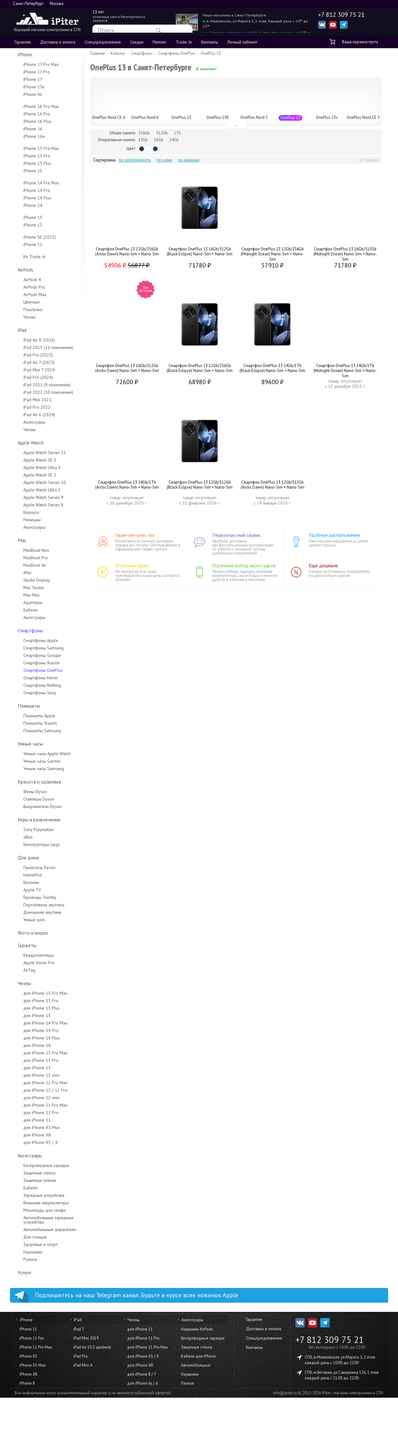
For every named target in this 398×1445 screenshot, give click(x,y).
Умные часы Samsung (43, 768)
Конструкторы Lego (41, 844)
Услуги (24, 1272)
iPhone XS (28, 1356)
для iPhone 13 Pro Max (45, 1053)
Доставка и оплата (57, 42)
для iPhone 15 (37, 1015)
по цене (164, 160)
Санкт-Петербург (28, 3)
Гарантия (23, 42)
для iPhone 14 (37, 1045)
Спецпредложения (103, 42)
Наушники (32, 1252)
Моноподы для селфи (44, 1210)
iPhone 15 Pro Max (41, 148)
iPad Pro (80, 1356)
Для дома (28, 857)
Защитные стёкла (39, 1173)
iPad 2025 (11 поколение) (48, 347)
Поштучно (33, 309)
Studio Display (36, 580)
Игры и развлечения (39, 819)
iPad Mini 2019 (86, 1338)
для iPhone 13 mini (41, 1075)
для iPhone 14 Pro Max (45, 1023)
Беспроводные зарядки (46, 1165)
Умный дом (34, 919)
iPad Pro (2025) (38, 355)
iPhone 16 (32, 129)
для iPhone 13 (37, 1068)
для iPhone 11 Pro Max (45, 1105)
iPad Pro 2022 (36, 407)
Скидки (136, 42)
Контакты (209, 42)
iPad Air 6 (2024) (39, 414)
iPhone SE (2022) (39, 237)
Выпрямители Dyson (42, 806)
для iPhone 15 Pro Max (45, 993)
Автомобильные (196, 1365)
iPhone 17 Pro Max (41, 64)
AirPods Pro (34, 287)
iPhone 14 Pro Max (41, 183)
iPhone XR (28, 1374)
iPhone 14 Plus (37, 198)
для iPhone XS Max (41, 1127)
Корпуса (31, 512)
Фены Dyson (35, 791)
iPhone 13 (32, 217)
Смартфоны (30, 630)
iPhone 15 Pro (36, 156)
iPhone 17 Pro (36, 72)
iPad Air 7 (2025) (39, 362)
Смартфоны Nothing (42, 685)
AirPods (25, 270)
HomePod (32, 875)
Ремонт (159, 42)
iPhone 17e (33, 87)
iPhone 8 (27, 1383)
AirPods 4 (32, 279)
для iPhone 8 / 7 (141, 1374)
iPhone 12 (32, 225)
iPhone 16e (34, 136)
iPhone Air (32, 94)
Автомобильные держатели (49, 1229)
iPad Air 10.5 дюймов (92, 1347)
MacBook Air (34, 565)
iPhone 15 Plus (37, 163)
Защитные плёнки (39, 1180)
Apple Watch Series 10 (44, 482)
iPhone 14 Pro (36, 190)
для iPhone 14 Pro (40, 1030)
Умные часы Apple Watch (47, 753)
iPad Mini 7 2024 (39, 370)
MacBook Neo (36, 550)
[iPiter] (47, 19)
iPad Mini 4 (82, 1365)
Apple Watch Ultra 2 (42, 490)
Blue (155, 148)
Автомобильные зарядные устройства (48, 1220)
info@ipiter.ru (285, 1393)
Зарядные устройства (43, 1195)
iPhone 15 (32, 171)
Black (141, 148)
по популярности (135, 160)
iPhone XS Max (33, 1365)
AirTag (29, 970)
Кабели (30, 610)
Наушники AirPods (197, 1329)
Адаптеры (32, 602)
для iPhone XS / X (40, 1142)
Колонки (31, 882)
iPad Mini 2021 (37, 399)
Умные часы (30, 744)
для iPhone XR (37, 1135)
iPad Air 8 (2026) (39, 340)
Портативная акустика (43, 905)
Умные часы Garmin (41, 761)
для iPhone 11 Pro (40, 1112)
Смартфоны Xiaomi (41, 663)
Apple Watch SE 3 (39, 460)
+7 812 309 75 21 (329, 1339)
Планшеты (29, 706)
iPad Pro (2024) (38, 377)
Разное (30, 1259)
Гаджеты (27, 945)
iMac (27, 572)
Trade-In (184, 42)
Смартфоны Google (42, 655)
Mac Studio (33, 587)
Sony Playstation (38, 829)
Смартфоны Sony (39, 692)
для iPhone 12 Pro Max (45, 1082)
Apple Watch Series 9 (43, 497)
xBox (28, 837)
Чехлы (29, 317)
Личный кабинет (242, 42)
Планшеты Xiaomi (40, 723)
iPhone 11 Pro (32, 1338)
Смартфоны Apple (40, 640)
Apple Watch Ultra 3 (42, 467)
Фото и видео (33, 933)
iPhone (25, 54)
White (148, 148)
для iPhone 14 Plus (41, 1038)
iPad (22, 330)
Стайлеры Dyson (38, 799)
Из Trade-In (34, 256)
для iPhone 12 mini (41, 1097)
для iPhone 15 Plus (41, 1008)
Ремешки (32, 520)
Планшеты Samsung (42, 730)
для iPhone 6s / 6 (142, 1383)
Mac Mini (31, 595)
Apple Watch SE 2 (39, 475)
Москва (56, 3)
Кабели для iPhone (198, 1356)
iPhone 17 (32, 79)
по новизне (189, 160)
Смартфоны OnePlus (42, 670)
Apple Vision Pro (38, 962)
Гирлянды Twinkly (39, 897)
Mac (22, 540)
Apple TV (32, 890)
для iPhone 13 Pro (40, 1060)
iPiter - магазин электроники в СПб (352, 1393)
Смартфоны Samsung (43, 648)
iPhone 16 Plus (37, 121)
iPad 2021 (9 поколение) (47, 385)
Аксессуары (34, 422)
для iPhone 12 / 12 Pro (45, 1090)
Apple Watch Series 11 (44, 452)
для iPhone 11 (37, 1120)
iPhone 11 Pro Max (36, 1347)
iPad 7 (78, 1329)
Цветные (31, 302)
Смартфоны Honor (40, 678)
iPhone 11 (32, 244)
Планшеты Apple (39, 715)
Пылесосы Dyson (39, 867)
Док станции (35, 1237)
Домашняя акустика (42, 912)
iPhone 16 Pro (36, 114)
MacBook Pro (35, 557)
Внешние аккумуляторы (46, 1203)
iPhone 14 (32, 205)
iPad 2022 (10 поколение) (48, 392)
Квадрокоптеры (38, 955)
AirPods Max (34, 294)
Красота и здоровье (39, 781)
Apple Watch (31, 442)
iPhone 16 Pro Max (41, 106)
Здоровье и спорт (40, 1244)
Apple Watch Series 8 (43, 505)
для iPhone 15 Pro (40, 1000)
